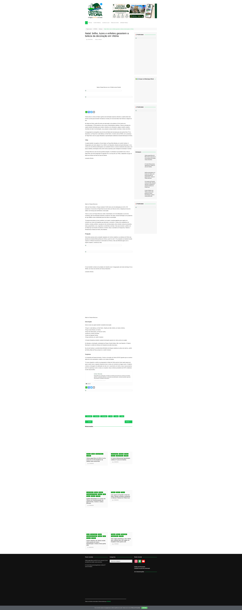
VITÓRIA (88, 455)
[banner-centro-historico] (133, 10)
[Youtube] (86, 383)
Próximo (127, 421)
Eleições (113, 492)
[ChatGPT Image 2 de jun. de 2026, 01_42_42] (108, 401)
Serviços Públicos (99, 453)
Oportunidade (124, 534)
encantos (97, 416)
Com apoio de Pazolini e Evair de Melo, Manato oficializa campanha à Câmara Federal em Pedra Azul (120, 496)
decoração (89, 416)
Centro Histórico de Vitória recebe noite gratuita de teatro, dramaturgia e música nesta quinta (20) (149, 193)
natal (122, 416)
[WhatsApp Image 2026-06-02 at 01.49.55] (145, 127)
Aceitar (144, 607)
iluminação (104, 416)
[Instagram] (88, 383)
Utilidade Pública (124, 22)
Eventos (126, 453)
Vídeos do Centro (115, 22)
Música (88, 496)
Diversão (100, 492)
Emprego (113, 534)
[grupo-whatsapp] (103, 93)
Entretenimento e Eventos (92, 494)
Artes (88, 534)
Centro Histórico (97, 22)
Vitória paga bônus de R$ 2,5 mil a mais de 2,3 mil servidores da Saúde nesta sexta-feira (96, 460)
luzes (116, 416)
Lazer (104, 494)
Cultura (96, 39)
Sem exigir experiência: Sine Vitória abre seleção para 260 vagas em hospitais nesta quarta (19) (121, 540)
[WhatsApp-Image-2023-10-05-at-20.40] (145, 55)
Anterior (89, 421)
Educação (121, 453)
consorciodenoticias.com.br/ (100, 380)
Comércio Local (105, 22)
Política (122, 492)
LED (111, 416)
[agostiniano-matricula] (108, 103)
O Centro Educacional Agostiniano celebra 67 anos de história (150, 165)
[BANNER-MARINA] (145, 219)
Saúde (93, 453)
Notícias (90, 22)
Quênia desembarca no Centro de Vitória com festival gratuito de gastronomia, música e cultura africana (150, 175)
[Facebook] (89, 383)
